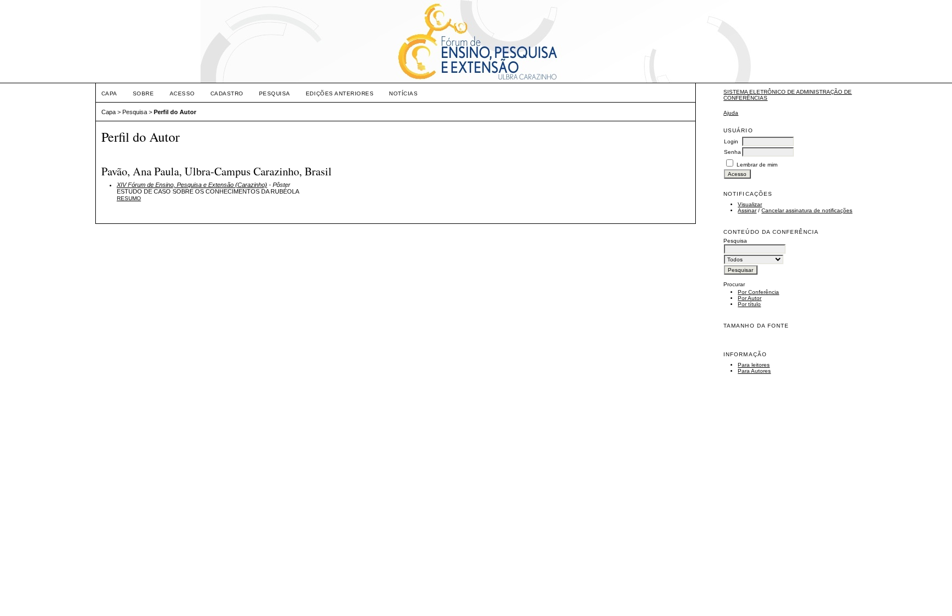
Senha (732, 152)
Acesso (182, 93)
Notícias (403, 93)
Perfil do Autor (175, 112)
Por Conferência (758, 292)
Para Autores (754, 371)
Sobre (143, 93)
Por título (749, 304)
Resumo (129, 198)
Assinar (747, 210)
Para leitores (754, 365)
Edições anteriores (340, 93)
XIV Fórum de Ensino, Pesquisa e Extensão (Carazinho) (192, 184)
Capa (109, 93)
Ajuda (730, 113)
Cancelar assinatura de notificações (806, 210)
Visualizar (750, 204)
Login (731, 141)
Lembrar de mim (757, 165)
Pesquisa (274, 93)
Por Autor (749, 298)
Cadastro (227, 93)
